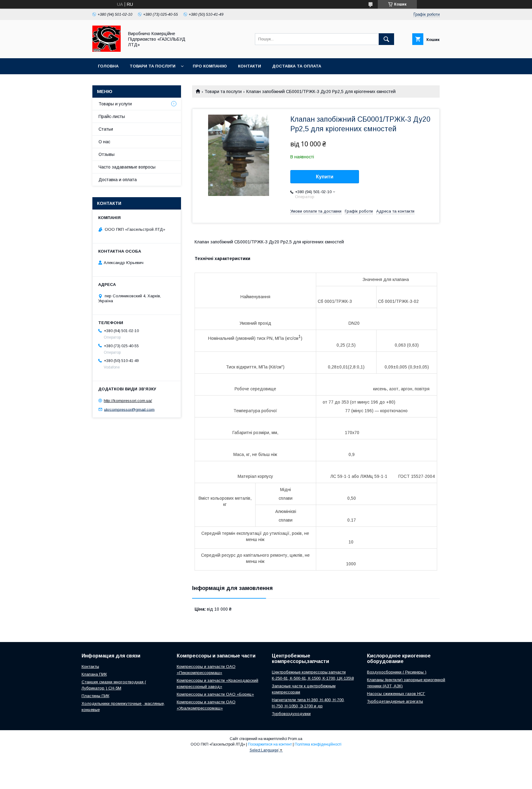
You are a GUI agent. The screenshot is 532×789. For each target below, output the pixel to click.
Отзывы (107, 154)
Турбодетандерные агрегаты (395, 701)
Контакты (90, 666)
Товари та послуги (152, 66)
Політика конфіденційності (318, 744)
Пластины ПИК (95, 695)
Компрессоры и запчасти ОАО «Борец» (215, 694)
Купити (324, 176)
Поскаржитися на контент (270, 744)
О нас (104, 141)
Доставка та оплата (296, 66)
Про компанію (210, 66)
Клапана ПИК (94, 674)
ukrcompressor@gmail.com (129, 409)
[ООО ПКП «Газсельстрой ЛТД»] (106, 50)
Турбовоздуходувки (291, 713)
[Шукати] (386, 39)
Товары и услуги (115, 103)
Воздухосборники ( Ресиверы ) (396, 672)
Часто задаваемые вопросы (127, 167)
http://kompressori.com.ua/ (128, 400)
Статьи (106, 129)
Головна (108, 66)
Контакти (249, 66)
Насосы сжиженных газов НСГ (396, 693)
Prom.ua (295, 739)
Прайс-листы (112, 116)
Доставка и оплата (118, 179)
